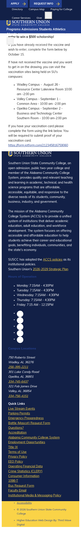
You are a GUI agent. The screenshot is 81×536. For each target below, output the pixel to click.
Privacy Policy (17, 457)
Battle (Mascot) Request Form (29, 423)
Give (39, 18)
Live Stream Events (21, 409)
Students (45, 29)
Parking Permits (19, 413)
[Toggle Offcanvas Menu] (10, 41)
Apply (15, 3)
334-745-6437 (18, 381)
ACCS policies (52, 259)
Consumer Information (23, 476)
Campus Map (36, 9)
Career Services (21, 18)
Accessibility (24, 503)
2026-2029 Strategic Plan (50, 269)
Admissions (29, 29)
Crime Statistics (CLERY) (25, 471)
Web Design (45, 520)
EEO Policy (15, 461)
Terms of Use (17, 452)
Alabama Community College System (34, 437)
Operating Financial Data (25, 466)
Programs (13, 29)
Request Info (43, 3)
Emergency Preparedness (26, 418)
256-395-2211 (18, 367)
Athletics (59, 29)
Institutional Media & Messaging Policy (34, 495)
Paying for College (61, 9)
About (10, 34)
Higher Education (27, 520)
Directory (17, 9)
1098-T (13, 481)
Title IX (13, 447)
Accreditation (17, 432)
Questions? (16, 428)
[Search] (48, 15)
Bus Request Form (21, 486)
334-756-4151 (18, 396)
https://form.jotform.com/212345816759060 (38, 145)
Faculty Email (17, 490)
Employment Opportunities (26, 442)
